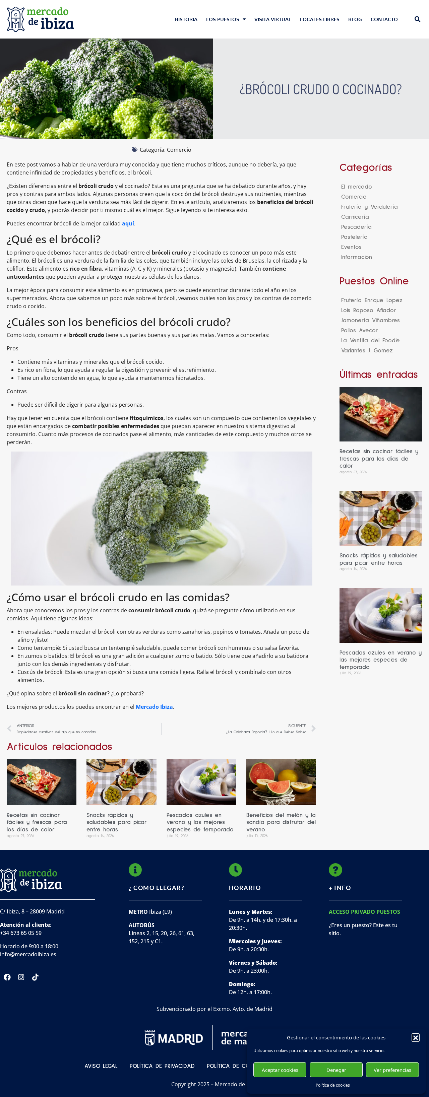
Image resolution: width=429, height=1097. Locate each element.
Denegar (336, 1070)
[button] (415, 1037)
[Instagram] (21, 977)
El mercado (356, 187)
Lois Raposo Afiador (368, 310)
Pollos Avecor (359, 331)
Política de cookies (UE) (241, 1066)
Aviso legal (101, 1066)
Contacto (384, 19)
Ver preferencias (392, 1070)
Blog (355, 19)
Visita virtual (272, 19)
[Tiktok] (35, 977)
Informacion (356, 257)
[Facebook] (7, 977)
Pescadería (356, 227)
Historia (186, 19)
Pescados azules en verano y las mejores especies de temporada (200, 822)
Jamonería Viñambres (370, 321)
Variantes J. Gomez (367, 351)
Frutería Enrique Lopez (372, 300)
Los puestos (222, 19)
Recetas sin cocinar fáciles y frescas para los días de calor (37, 822)
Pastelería (354, 237)
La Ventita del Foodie (370, 341)
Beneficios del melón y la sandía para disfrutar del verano (281, 822)
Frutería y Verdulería (369, 207)
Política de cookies (333, 1085)
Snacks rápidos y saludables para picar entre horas (116, 822)
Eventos (351, 247)
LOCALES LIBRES (320, 19)
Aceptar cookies (280, 1070)
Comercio (179, 149)
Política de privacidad (162, 1066)
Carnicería (355, 217)
